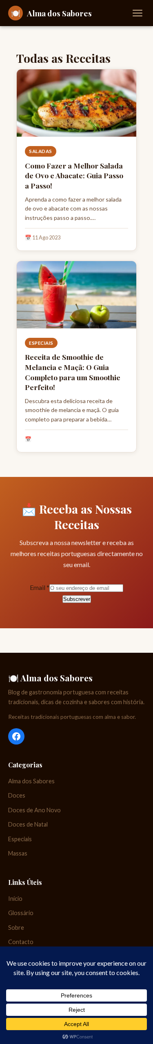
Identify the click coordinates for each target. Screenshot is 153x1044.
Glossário (20, 912)
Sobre (16, 927)
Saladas (40, 151)
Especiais (41, 343)
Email (39, 587)
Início (15, 898)
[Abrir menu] (137, 13)
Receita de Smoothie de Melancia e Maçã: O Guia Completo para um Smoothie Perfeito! (72, 372)
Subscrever (76, 599)
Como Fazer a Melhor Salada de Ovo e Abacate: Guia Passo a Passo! (74, 175)
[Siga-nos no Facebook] (16, 736)
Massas (17, 853)
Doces (16, 795)
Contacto (20, 941)
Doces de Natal (28, 824)
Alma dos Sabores (31, 781)
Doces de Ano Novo (34, 810)
